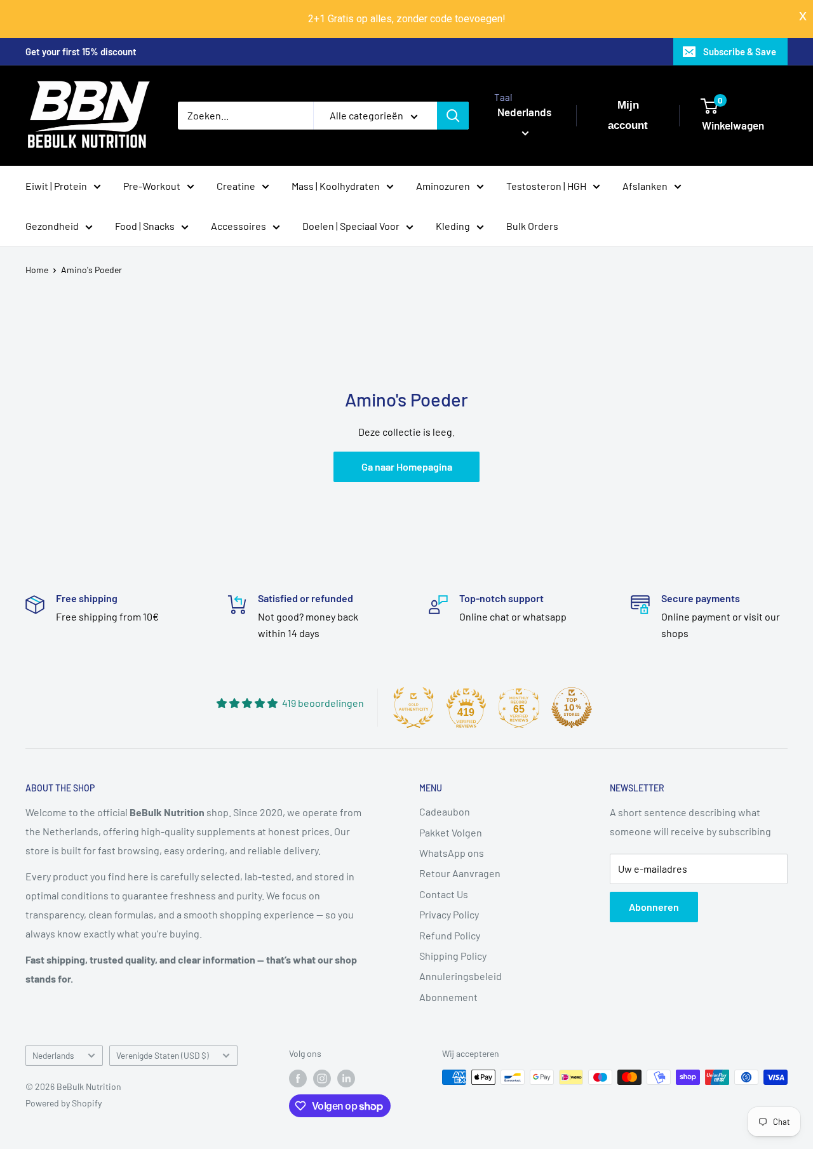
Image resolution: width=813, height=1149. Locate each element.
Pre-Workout (151, 185)
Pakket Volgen (450, 832)
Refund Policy (449, 935)
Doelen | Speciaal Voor (351, 226)
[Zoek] (453, 116)
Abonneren (654, 907)
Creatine (236, 185)
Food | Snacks (145, 226)
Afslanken (645, 185)
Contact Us (443, 894)
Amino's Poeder (91, 269)
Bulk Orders (532, 226)
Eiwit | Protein (56, 185)
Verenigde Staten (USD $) (162, 1055)
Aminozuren (443, 185)
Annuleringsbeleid (460, 976)
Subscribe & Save (739, 51)
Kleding (453, 226)
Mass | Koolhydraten (336, 185)
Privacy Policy (449, 914)
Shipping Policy (453, 956)
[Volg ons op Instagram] (322, 1078)
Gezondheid (52, 226)
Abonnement (448, 997)
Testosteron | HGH (546, 185)
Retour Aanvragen (460, 873)
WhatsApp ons (451, 853)
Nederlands (53, 1055)
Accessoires (238, 226)
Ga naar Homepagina (406, 466)
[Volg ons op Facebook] (298, 1078)
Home (36, 269)
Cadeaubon (444, 811)
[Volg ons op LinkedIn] (346, 1078)
